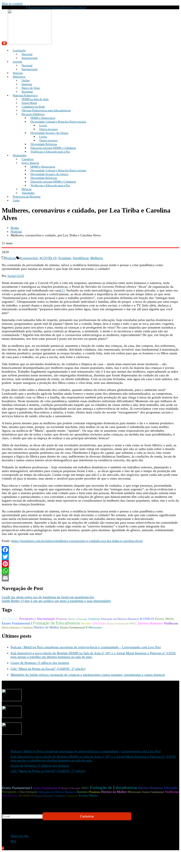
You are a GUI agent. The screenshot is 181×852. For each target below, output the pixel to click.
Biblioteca (19, 76)
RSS (13, 841)
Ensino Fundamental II (73, 627)
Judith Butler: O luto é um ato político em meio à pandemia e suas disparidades (56, 601)
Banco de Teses (31, 88)
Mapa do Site (20, 836)
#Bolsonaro (95, 627)
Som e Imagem (30, 162)
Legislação (19, 50)
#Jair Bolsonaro (10, 618)
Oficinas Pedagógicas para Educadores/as (46, 110)
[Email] (90, 577)
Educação (99, 623)
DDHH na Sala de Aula (35, 99)
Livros (43, 125)
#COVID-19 (48, 258)
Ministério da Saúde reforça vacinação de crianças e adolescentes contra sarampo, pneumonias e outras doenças (88, 674)
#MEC (133, 623)
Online (26, 80)
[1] (62, 290)
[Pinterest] (90, 563)
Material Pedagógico (25, 95)
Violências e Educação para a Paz (50, 151)
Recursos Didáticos (33, 114)
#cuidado (64, 258)
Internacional (30, 58)
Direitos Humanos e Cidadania (17, 627)
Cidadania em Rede (33, 106)
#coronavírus (29, 258)
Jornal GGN (15, 276)
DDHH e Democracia (42, 118)
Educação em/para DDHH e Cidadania (53, 147)
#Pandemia (61, 618)
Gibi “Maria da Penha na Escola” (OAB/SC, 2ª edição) (48, 669)
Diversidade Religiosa (43, 144)
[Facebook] (90, 549)
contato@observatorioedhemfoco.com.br (58, 7)
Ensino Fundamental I (17, 623)
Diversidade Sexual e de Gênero (49, 133)
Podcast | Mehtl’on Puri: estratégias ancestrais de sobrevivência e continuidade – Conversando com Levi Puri (86, 647)
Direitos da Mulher (46, 627)
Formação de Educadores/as (56, 623)
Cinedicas (28, 159)
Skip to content (12, 3)
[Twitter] (90, 556)
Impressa (27, 84)
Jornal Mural (29, 103)
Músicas (27, 189)
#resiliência (81, 258)
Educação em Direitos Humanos (120, 618)
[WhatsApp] (90, 570)
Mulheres (96, 258)
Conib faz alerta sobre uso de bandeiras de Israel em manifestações (48, 597)
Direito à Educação (77, 619)
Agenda (17, 61)
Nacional (27, 54)
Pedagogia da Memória (26, 196)
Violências (171, 623)
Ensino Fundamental (117, 623)
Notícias (10, 258)
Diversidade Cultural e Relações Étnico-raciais (58, 121)
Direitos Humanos (150, 623)
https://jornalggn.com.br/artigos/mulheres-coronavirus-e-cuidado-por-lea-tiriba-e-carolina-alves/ (77, 541)
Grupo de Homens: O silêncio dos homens (40, 663)
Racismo (86, 623)
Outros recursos (48, 129)
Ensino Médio (164, 618)
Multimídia (19, 155)
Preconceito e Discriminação (37, 618)
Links (16, 200)
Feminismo (94, 619)
